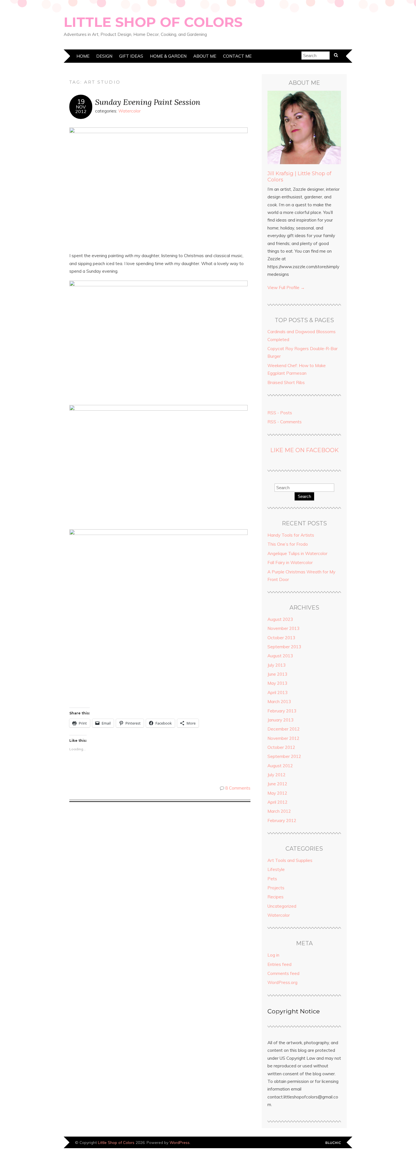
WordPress (180, 1142)
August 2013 (280, 655)
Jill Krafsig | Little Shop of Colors (299, 176)
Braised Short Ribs (286, 382)
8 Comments (237, 788)
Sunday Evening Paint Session (147, 102)
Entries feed (279, 964)
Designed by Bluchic (333, 1143)
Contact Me (237, 56)
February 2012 (281, 820)
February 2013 (281, 711)
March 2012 (279, 811)
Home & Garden (168, 56)
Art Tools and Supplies (289, 860)
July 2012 (276, 774)
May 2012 (277, 793)
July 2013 (276, 665)
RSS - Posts (279, 412)
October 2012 (281, 747)
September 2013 (284, 646)
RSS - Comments (284, 421)
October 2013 (281, 637)
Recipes (275, 896)
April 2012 (277, 802)
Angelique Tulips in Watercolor (297, 553)
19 (81, 102)
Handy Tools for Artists (290, 535)
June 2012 (277, 783)
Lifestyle (276, 869)
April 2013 (277, 692)
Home (82, 56)
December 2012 (283, 729)
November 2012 (283, 738)
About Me (204, 56)
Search (304, 496)
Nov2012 (81, 109)
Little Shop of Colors (153, 22)
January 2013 (280, 720)
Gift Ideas (131, 56)
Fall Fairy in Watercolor (290, 562)
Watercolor (129, 111)
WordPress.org (282, 982)
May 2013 (277, 683)
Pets (272, 878)
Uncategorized (281, 906)
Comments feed (283, 973)
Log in (273, 955)
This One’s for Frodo (287, 544)
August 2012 (280, 765)
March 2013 (279, 701)
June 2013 (277, 674)
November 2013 (283, 628)
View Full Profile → (286, 287)
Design (104, 56)
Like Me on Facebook (304, 450)
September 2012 (284, 756)
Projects (275, 887)
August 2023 (280, 619)
